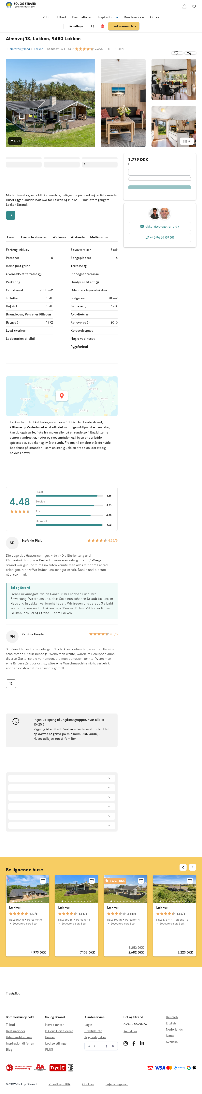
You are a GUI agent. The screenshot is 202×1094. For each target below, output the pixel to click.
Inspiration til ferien (20, 1043)
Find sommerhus (123, 26)
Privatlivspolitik (59, 1084)
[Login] (184, 6)
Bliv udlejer (75, 26)
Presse (50, 1037)
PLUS (46, 17)
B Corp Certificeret (59, 1031)
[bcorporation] (71, 1070)
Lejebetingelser (117, 1084)
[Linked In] (142, 1043)
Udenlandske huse (19, 1037)
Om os (154, 17)
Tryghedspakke (95, 1037)
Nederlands (174, 1029)
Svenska (172, 1042)
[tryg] (59, 1070)
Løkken (38, 49)
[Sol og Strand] (21, 6)
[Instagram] (125, 1043)
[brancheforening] (19, 1070)
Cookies (88, 1084)
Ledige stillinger (56, 1043)
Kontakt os (130, 1031)
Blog (9, 1049)
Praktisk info (93, 1031)
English (171, 1023)
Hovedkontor (54, 1025)
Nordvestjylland (20, 49)
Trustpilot (13, 993)
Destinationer (82, 17)
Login (88, 1025)
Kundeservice (134, 17)
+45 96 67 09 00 (162, 237)
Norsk (170, 1036)
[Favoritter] (194, 6)
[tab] (13, 901)
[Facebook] (133, 1043)
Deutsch (172, 1017)
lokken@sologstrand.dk (162, 226)
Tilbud (61, 17)
